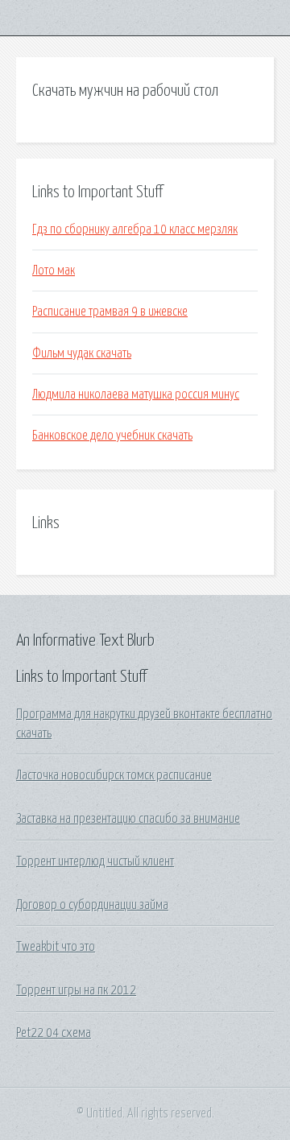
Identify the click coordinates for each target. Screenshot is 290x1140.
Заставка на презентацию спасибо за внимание (128, 818)
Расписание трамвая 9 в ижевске (110, 311)
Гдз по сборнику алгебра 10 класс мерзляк (135, 229)
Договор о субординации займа (92, 904)
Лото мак (53, 270)
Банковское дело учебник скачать (112, 435)
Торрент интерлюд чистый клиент (95, 861)
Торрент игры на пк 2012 (76, 990)
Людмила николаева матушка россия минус (135, 394)
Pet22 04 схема (53, 1032)
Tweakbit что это (55, 946)
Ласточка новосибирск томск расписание (114, 775)
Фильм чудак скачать (81, 353)
